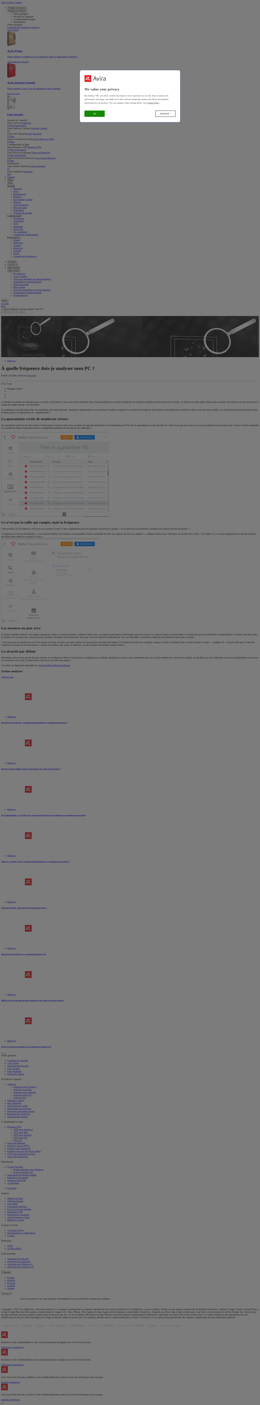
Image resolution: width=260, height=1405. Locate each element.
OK (94, 113)
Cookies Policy (153, 103)
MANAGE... (165, 113)
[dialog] (130, 96)
